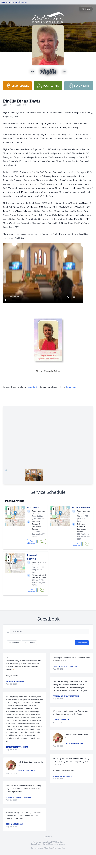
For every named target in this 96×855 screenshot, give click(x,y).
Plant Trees (42, 541)
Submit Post (82, 642)
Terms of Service (55, 844)
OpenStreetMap (50, 848)
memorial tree (33, 386)
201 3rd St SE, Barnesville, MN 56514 (38, 582)
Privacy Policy (41, 844)
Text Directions (31, 542)
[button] (15, 513)
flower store (71, 386)
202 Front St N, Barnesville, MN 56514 (38, 534)
